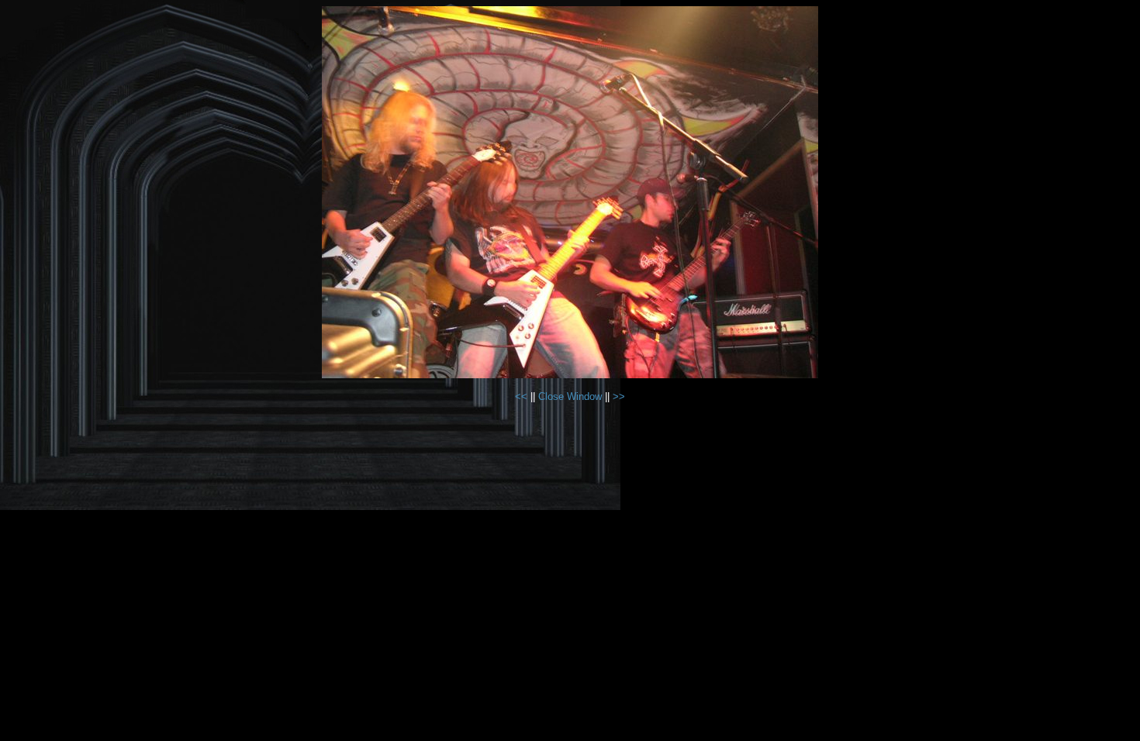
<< (522, 396)
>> (619, 396)
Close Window (570, 396)
